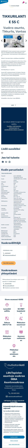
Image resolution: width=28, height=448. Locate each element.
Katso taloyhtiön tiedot (7, 173)
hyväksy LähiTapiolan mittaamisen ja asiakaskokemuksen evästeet (14, 128)
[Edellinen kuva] (2, 40)
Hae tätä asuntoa (8, 263)
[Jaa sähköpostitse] (6, 162)
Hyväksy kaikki (14, 437)
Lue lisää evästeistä (14, 432)
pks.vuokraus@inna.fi (9, 285)
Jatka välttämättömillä (14, 444)
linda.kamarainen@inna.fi (10, 255)
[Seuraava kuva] (25, 40)
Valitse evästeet (14, 440)
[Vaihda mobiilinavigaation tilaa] (25, 3)
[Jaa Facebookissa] (3, 162)
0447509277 (8, 253)
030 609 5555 (8, 283)
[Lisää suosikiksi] (2, 153)
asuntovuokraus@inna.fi (15, 396)
